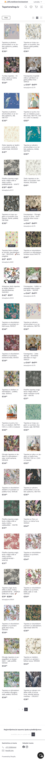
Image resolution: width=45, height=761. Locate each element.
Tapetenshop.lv (10, 6)
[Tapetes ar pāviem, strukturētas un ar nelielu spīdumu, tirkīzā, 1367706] (33, 140)
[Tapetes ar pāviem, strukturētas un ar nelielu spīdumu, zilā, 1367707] (11, 107)
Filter (6, 18)
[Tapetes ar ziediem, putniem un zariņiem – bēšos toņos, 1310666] (33, 651)
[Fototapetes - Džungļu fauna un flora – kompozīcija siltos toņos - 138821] (33, 211)
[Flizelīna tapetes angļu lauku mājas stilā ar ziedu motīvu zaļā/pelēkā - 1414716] (11, 514)
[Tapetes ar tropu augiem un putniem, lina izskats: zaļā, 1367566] (33, 417)
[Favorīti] (31, 7)
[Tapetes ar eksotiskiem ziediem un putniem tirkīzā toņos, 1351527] (11, 317)
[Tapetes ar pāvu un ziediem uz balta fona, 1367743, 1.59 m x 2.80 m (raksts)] (33, 450)
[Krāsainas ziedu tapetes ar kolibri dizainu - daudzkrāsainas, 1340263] (11, 283)
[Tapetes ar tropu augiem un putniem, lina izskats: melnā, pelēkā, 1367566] (11, 210)
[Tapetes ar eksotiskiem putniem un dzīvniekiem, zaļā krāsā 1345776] (33, 618)
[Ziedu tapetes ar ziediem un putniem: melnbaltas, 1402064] (33, 173)
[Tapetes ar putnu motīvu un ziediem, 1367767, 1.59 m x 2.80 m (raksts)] (11, 417)
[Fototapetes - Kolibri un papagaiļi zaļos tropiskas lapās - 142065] (33, 282)
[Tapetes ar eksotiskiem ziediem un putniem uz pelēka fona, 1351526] (11, 482)
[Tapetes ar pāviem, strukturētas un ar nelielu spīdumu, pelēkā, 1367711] (11, 38)
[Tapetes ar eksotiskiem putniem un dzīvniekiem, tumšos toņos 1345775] (33, 245)
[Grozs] (36, 6)
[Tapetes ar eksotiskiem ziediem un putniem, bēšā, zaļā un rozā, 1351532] (33, 583)
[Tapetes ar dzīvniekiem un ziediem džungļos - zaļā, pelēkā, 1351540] (11, 685)
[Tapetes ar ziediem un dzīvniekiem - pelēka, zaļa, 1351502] (11, 384)
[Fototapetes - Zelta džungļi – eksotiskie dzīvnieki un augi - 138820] (33, 350)
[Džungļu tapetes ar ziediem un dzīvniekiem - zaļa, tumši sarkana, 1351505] (11, 450)
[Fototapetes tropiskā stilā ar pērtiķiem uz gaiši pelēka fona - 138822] (33, 72)
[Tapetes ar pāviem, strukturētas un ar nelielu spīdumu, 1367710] (33, 317)
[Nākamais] (26, 709)
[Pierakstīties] (33, 734)
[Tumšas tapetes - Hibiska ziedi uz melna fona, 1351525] (11, 70)
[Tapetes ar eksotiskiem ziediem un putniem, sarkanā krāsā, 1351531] (11, 348)
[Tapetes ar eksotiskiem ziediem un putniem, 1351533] (33, 547)
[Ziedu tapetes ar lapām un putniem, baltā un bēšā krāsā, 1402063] (11, 139)
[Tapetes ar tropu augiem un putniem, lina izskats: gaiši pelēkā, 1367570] (33, 38)
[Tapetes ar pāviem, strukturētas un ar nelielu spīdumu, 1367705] (33, 482)
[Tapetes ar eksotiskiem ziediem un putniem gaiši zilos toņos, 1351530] (11, 619)
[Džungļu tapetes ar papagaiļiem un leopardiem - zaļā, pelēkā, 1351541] (11, 652)
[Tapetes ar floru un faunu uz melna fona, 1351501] (33, 513)
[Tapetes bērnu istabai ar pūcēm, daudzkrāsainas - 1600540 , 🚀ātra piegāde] (11, 247)
